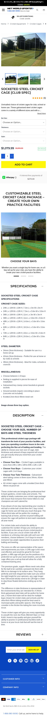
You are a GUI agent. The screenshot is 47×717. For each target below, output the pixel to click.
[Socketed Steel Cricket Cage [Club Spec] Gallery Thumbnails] (23, 79)
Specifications (23, 286)
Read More (41, 113)
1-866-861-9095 (10, 713)
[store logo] (20, 8)
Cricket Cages (35, 24)
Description (23, 415)
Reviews (23, 634)
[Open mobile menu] (3, 10)
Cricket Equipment (18, 24)
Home (3, 24)
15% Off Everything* (33, 2)
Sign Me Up (33, 650)
